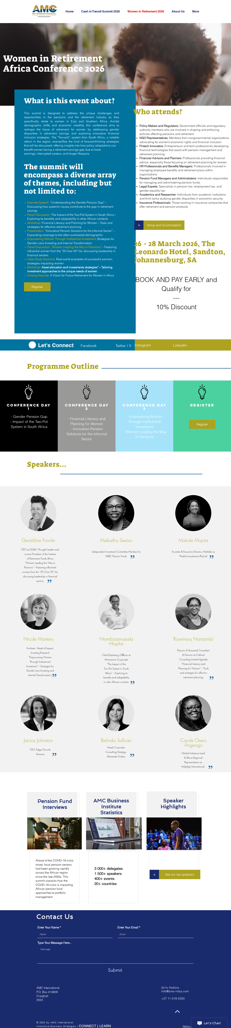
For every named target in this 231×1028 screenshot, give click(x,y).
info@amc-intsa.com (175, 991)
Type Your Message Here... (55, 942)
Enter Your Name (48, 927)
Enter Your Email (127, 927)
